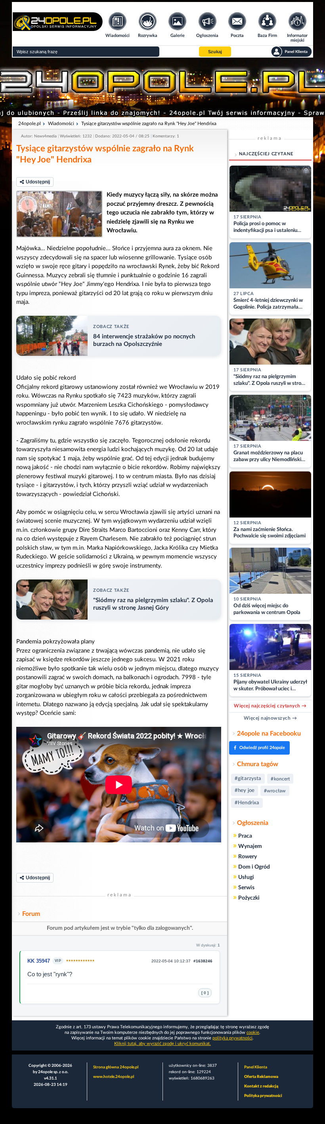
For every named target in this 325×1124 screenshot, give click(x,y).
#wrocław (275, 790)
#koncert (280, 778)
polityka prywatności (232, 1038)
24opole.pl (29, 123)
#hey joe (244, 790)
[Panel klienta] (291, 51)
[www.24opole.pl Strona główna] (58, 28)
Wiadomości (61, 123)
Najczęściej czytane (266, 154)
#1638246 (202, 961)
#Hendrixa (247, 802)
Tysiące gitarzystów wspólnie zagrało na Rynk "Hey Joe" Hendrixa (148, 123)
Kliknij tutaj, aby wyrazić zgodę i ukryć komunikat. (162, 1043)
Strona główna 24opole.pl (115, 1067)
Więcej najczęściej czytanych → (270, 705)
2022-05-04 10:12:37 (171, 961)
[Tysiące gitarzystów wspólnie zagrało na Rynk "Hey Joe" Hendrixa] (59, 214)
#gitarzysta (248, 778)
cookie (253, 1032)
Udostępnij (38, 182)
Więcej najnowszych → (270, 718)
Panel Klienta (255, 1067)
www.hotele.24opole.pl (113, 1077)
